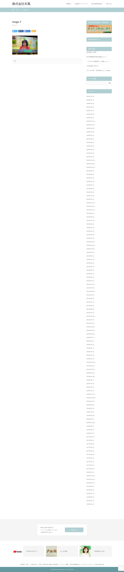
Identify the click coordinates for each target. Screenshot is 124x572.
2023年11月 (89, 206)
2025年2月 (89, 153)
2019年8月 (89, 376)
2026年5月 (89, 103)
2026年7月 (89, 96)
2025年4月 (89, 146)
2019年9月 (89, 373)
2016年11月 (89, 468)
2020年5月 (89, 344)
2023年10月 (89, 210)
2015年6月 (89, 497)
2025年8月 (89, 135)
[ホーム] (12, 10)
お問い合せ (109, 3)
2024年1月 (89, 199)
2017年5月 (89, 454)
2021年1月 (89, 323)
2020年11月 (89, 330)
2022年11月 (89, 245)
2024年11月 (89, 163)
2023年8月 (89, 217)
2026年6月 (89, 100)
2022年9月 (89, 252)
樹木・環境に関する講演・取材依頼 (48, 564)
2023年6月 (89, 224)
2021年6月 (89, 305)
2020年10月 (89, 334)
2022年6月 (89, 263)
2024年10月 (89, 167)
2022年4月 (89, 270)
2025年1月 (89, 156)
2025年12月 (89, 121)
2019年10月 (89, 369)
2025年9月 (89, 132)
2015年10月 (89, 483)
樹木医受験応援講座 (96, 3)
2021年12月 (89, 284)
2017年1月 (89, 465)
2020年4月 (89, 348)
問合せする (74, 529)
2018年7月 (89, 412)
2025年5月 (89, 142)
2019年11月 (89, 366)
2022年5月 (89, 266)
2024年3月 (89, 192)
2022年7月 (89, 259)
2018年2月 (89, 429)
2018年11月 (89, 397)
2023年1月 (89, 238)
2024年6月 (89, 181)
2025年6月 (89, 139)
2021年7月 (89, 302)
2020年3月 (89, 351)
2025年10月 (89, 128)
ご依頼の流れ (33, 564)
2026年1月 (89, 117)
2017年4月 (89, 458)
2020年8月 (89, 341)
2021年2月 (89, 319)
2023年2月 (89, 234)
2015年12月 (89, 479)
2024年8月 (89, 174)
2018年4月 (89, 422)
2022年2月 (89, 277)
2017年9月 (89, 440)
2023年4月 (89, 227)
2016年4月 (89, 475)
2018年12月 (89, 394)
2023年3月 (89, 231)
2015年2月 (89, 504)
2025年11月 (89, 124)
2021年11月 (89, 288)
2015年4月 (89, 500)
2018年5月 (89, 419)
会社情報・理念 (24, 564)
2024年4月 (89, 188)
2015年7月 (89, 493)
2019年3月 (89, 383)
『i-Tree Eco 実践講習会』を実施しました (97, 61)
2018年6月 (89, 415)
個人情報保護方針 (75, 564)
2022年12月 (89, 241)
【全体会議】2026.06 (92, 66)
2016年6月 (89, 472)
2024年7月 (89, 178)
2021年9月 (89, 295)
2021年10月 (89, 291)
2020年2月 (89, 355)
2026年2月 (89, 114)
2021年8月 (89, 298)
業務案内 (68, 3)
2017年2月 (89, 461)
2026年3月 (89, 110)
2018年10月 (89, 401)
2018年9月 (89, 405)
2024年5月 (89, 185)
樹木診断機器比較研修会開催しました (96, 56)
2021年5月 (89, 309)
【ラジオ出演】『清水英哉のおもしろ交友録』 (98, 70)
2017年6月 (89, 451)
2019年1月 (89, 390)
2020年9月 (89, 337)
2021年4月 (89, 312)
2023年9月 (89, 213)
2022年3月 (89, 273)
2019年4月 (89, 380)
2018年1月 (89, 433)
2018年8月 (89, 408)
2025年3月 (89, 149)
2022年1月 (89, 280)
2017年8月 (89, 444)
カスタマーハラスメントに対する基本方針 (93, 564)
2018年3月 (89, 426)
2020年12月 (89, 327)
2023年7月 (89, 220)
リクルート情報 (64, 564)
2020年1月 (89, 358)
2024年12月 (89, 160)
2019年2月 (89, 387)
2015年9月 (89, 486)
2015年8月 (89, 490)
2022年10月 (89, 249)
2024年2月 (89, 195)
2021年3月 (89, 316)
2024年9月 (89, 171)
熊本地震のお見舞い (91, 52)
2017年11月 (89, 436)
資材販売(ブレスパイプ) (81, 3)
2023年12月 (89, 202)
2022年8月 (89, 256)
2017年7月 (89, 447)
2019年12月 (89, 362)
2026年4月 (89, 107)
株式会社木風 (22, 3)
